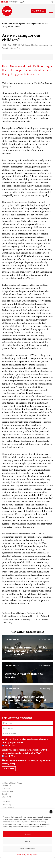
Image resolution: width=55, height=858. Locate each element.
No (5, 745)
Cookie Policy (21, 854)
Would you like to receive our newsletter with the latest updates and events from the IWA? (25, 751)
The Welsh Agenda (17, 23)
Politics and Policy (29, 45)
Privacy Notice (32, 854)
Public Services (8, 807)
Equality (5, 48)
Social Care (15, 48)
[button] (51, 812)
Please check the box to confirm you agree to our (26, 762)
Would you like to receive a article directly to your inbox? (25, 741)
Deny (27, 841)
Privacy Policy (8, 763)
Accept (28, 834)
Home (4, 23)
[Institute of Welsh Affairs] (7, 11)
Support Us (38, 11)
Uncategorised (33, 23)
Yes (13, 745)
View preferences (27, 848)
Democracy (6, 804)
